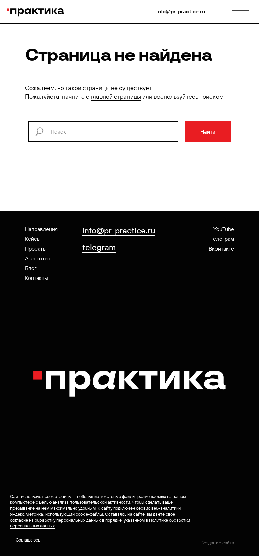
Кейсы (33, 238)
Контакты (36, 277)
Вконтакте (221, 248)
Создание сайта (217, 542)
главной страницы (116, 96)
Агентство (37, 258)
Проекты (36, 248)
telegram (99, 247)
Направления (41, 229)
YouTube (223, 229)
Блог (31, 268)
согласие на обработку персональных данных (55, 520)
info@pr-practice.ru (180, 11)
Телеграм (222, 238)
